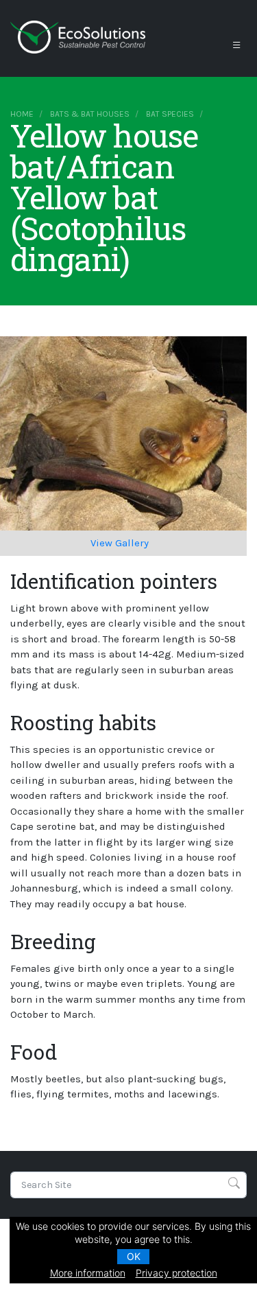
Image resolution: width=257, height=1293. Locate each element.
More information (87, 1273)
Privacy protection (176, 1273)
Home (22, 114)
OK (133, 1256)
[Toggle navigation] (236, 45)
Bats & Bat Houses (90, 114)
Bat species (170, 114)
